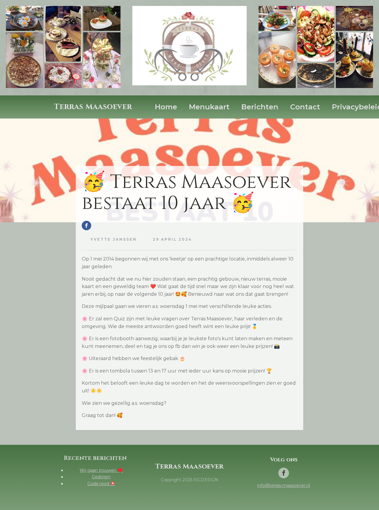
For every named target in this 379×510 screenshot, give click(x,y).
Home (166, 107)
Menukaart (209, 107)
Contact (305, 107)
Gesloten (101, 476)
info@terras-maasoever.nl (283, 485)
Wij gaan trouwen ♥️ (101, 470)
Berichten (259, 107)
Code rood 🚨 (101, 483)
